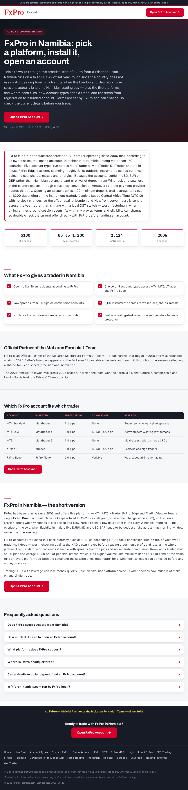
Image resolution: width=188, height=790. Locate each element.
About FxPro (145, 752)
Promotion (93, 757)
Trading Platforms (156, 757)
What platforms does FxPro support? (34, 649)
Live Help (33, 12)
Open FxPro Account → (165, 12)
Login (131, 752)
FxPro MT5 (117, 752)
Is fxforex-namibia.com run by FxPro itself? (39, 686)
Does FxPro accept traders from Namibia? (38, 624)
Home (7, 752)
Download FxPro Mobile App (47, 757)
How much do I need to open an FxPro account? (42, 637)
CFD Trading (163, 752)
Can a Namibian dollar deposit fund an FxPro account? (47, 674)
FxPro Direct (22, 518)
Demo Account (82, 752)
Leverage (136, 757)
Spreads (122, 757)
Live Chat (20, 752)
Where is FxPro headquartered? (31, 662)
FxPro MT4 (100, 752)
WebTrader (10, 763)
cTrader (8, 757)
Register (108, 757)
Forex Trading (75, 757)
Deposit (21, 757)
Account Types (39, 752)
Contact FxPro (60, 752)
